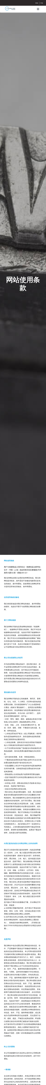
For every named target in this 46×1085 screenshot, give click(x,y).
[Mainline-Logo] (10, 6)
